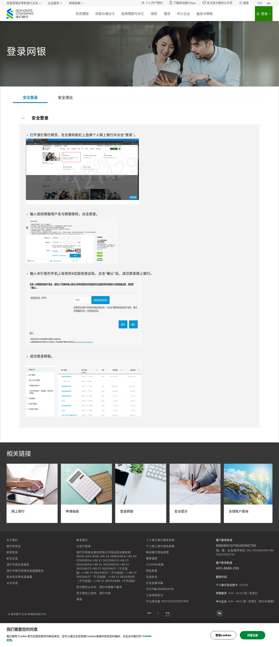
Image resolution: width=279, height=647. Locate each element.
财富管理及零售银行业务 (22, 3)
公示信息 (12, 583)
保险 (154, 14)
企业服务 (53, 3)
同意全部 (252, 635)
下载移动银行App (184, 3)
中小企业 (183, 14)
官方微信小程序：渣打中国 (93, 593)
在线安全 (151, 576)
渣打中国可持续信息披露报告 (25, 570)
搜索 (246, 3)
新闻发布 (12, 552)
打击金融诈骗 (154, 583)
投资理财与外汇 (132, 14)
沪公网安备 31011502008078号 (167, 601)
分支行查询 (83, 546)
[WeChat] (219, 613)
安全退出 (65, 98)
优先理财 (82, 14)
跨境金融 (74, 3)
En (149, 613)
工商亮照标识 (154, 595)
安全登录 (30, 98)
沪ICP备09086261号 (160, 589)
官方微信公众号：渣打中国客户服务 (99, 587)
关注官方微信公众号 (219, 3)
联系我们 (82, 540)
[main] (139, 635)
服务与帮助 (204, 14)
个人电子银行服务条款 (160, 540)
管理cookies (223, 635)
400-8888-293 (227, 568)
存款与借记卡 (105, 14)
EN (268, 3)
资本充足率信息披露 (19, 576)
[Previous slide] (12, 493)
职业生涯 (12, 558)
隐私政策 (151, 570)
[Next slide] (266, 493)
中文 (259, 3)
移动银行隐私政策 (157, 552)
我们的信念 (14, 546)
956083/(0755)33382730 (236, 545)
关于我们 (12, 540)
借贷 (167, 14)
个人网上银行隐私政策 (160, 546)
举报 (79, 599)
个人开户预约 (154, 3)
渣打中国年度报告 (18, 564)
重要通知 (151, 558)
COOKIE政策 (155, 564)
